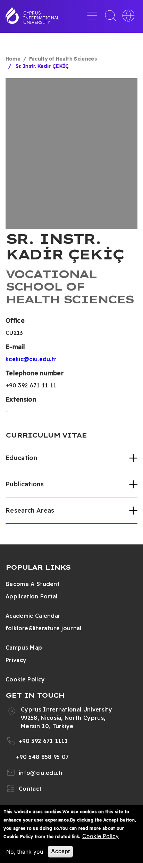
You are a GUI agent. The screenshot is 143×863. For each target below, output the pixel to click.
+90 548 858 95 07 (42, 756)
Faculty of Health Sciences (63, 59)
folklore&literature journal (44, 628)
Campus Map (24, 647)
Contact (30, 788)
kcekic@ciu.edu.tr (31, 359)
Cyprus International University (41, 17)
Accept (60, 851)
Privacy (16, 660)
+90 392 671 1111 (43, 740)
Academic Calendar (33, 615)
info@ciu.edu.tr (41, 772)
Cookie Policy (25, 679)
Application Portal (32, 596)
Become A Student (33, 583)
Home (13, 59)
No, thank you (24, 851)
